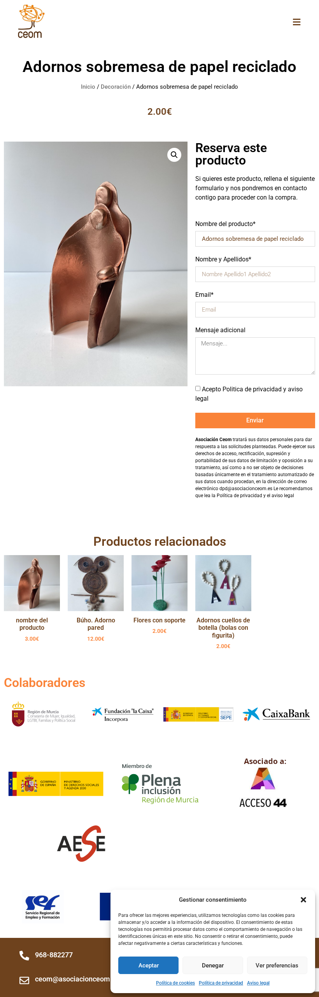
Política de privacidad (221, 983)
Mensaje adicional (220, 330)
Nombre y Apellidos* (223, 259)
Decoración (116, 86)
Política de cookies (175, 983)
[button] (303, 900)
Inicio (88, 86)
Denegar (213, 965)
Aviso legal (258, 983)
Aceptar (148, 965)
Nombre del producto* (225, 224)
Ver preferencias (277, 965)
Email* (204, 295)
